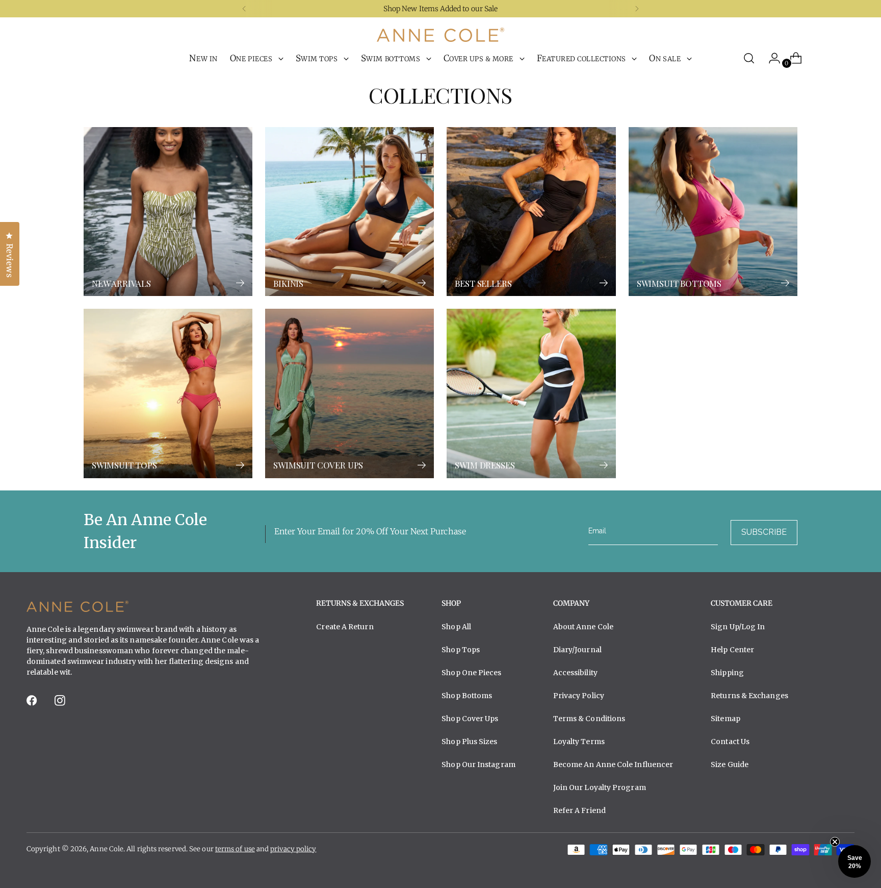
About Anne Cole (583, 626)
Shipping (727, 672)
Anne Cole (106, 849)
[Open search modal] (749, 58)
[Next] (637, 8)
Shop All (456, 626)
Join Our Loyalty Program (599, 787)
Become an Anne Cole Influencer (613, 764)
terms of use (235, 849)
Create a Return (344, 626)
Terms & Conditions (589, 718)
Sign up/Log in (738, 626)
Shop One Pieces (471, 672)
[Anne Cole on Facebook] (33, 703)
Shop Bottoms (467, 695)
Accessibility (575, 672)
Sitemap (725, 718)
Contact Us (730, 741)
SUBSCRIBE (764, 532)
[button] (854, 861)
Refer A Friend (579, 810)
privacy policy (293, 849)
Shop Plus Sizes (469, 741)
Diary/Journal (577, 649)
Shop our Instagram (478, 764)
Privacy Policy (578, 695)
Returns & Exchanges (749, 695)
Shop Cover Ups (470, 718)
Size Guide (729, 764)
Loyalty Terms (579, 741)
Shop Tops (461, 649)
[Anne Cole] (440, 35)
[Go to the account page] (770, 58)
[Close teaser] (835, 842)
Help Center (732, 649)
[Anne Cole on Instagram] (61, 703)
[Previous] (244, 8)
